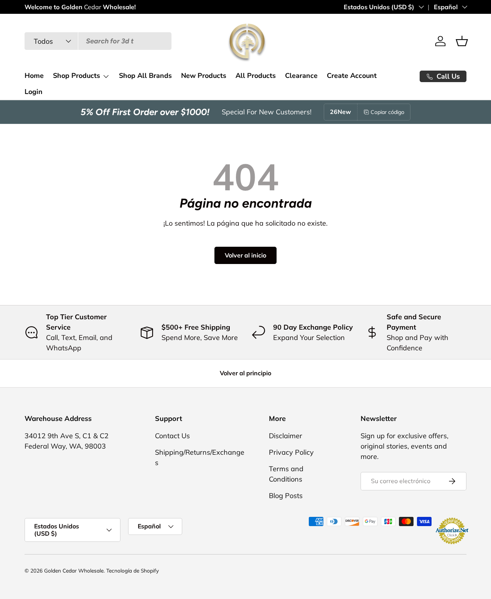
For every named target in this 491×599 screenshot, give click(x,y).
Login (34, 91)
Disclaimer (285, 435)
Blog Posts (286, 495)
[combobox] (98, 41)
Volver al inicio (245, 255)
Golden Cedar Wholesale (74, 570)
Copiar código (387, 112)
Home (34, 75)
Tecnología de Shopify (132, 570)
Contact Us (172, 435)
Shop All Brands (145, 75)
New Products (203, 75)
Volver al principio (245, 373)
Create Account (352, 75)
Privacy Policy (291, 452)
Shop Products (76, 75)
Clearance (301, 75)
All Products (256, 75)
